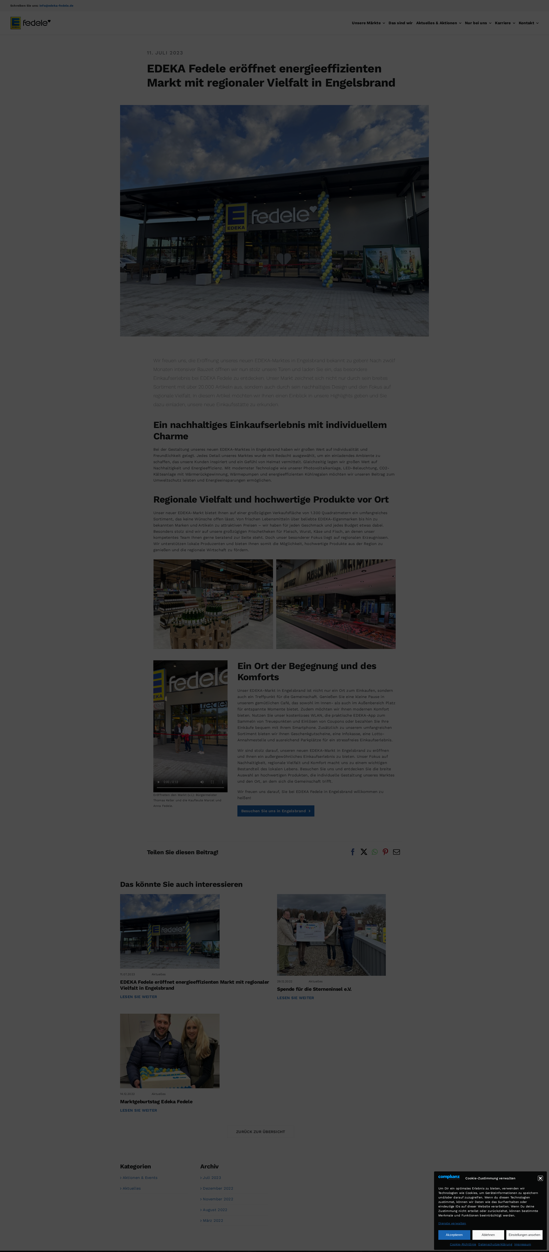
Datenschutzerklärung (495, 1244)
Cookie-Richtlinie (463, 1244)
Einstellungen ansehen (524, 1235)
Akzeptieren (454, 1235)
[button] (540, 1178)
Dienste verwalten (452, 1223)
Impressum (522, 1244)
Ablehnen (488, 1235)
